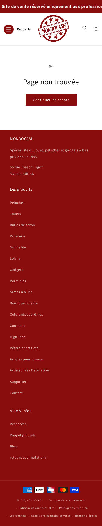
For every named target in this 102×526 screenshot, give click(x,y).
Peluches (17, 202)
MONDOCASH (34, 500)
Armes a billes (21, 292)
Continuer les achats (51, 99)
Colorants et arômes (26, 314)
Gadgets (16, 269)
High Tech (17, 337)
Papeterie (17, 236)
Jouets (15, 213)
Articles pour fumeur (26, 359)
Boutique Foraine (24, 303)
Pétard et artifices (24, 348)
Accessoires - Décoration (29, 370)
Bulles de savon (22, 225)
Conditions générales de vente (50, 515)
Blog (13, 446)
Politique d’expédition (73, 508)
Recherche (18, 424)
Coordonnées (18, 515)
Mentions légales (86, 515)
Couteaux (17, 325)
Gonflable (18, 247)
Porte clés (18, 281)
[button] (17, 28)
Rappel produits (23, 435)
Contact (16, 393)
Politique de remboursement (67, 500)
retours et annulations (28, 457)
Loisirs (15, 258)
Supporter (18, 381)
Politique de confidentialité (36, 508)
